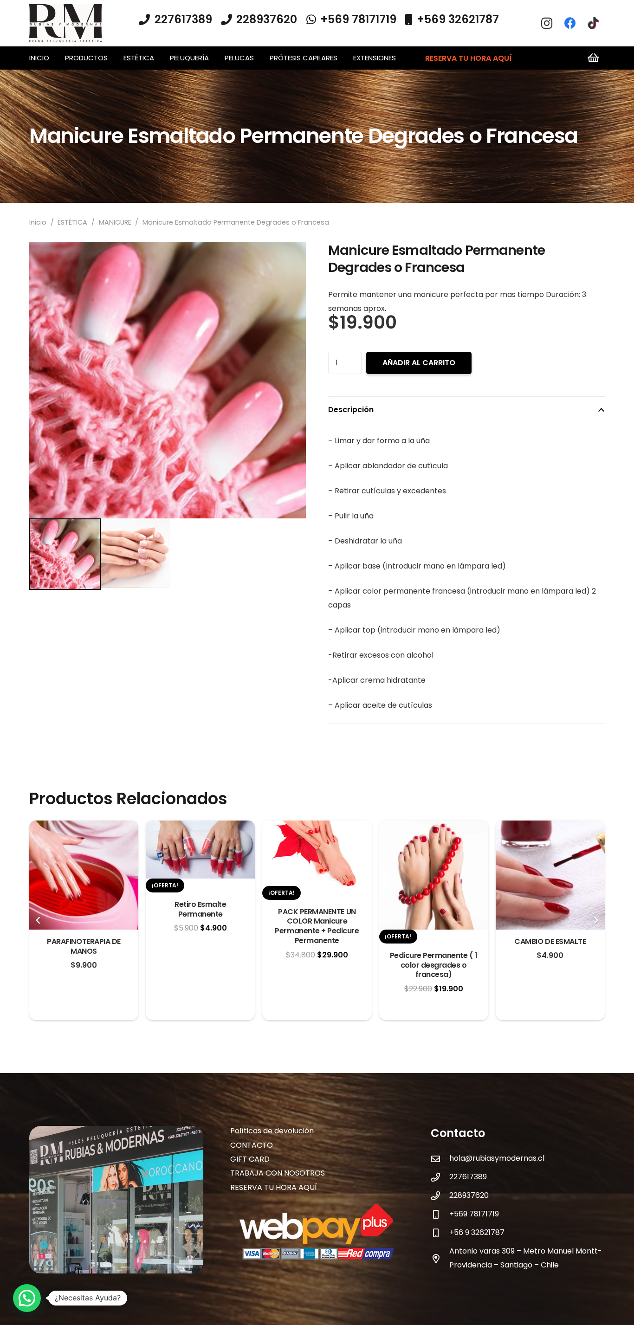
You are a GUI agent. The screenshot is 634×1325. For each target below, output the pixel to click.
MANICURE (115, 222)
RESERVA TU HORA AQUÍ (273, 1187)
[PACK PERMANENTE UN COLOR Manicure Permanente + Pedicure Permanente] (316, 827)
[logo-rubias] (66, 23)
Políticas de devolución (272, 1130)
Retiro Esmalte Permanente (200, 909)
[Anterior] (39, 920)
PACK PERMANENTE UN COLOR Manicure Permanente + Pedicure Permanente (317, 926)
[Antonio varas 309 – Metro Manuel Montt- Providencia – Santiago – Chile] (440, 1258)
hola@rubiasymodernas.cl (496, 1158)
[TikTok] (593, 23)
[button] (112, 58)
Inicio (37, 222)
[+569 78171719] (440, 1214)
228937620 (469, 1195)
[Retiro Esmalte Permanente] (200, 827)
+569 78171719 (474, 1214)
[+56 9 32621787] (440, 1232)
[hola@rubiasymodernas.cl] (440, 1158)
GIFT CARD (250, 1159)
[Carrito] (593, 58)
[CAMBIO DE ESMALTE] (550, 827)
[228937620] (440, 1195)
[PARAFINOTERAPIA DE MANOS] (83, 827)
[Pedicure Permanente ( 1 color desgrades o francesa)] (433, 827)
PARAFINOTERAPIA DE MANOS (83, 946)
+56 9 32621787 (477, 1232)
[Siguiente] (595, 920)
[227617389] (440, 1177)
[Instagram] (546, 23)
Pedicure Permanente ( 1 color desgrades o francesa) (434, 965)
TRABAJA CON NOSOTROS (277, 1173)
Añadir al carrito (418, 362)
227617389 (468, 1176)
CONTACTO (251, 1145)
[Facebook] (570, 23)
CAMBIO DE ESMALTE (550, 941)
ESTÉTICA (72, 222)
